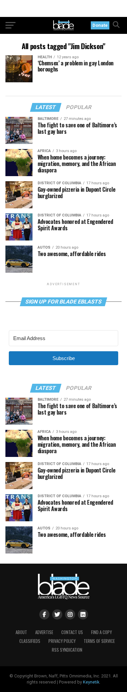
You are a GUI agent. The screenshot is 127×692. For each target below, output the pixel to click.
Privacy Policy (62, 641)
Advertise (44, 632)
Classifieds (29, 641)
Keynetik (91, 682)
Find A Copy (101, 632)
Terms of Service (99, 641)
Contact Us (72, 632)
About (21, 632)
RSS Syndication (67, 650)
